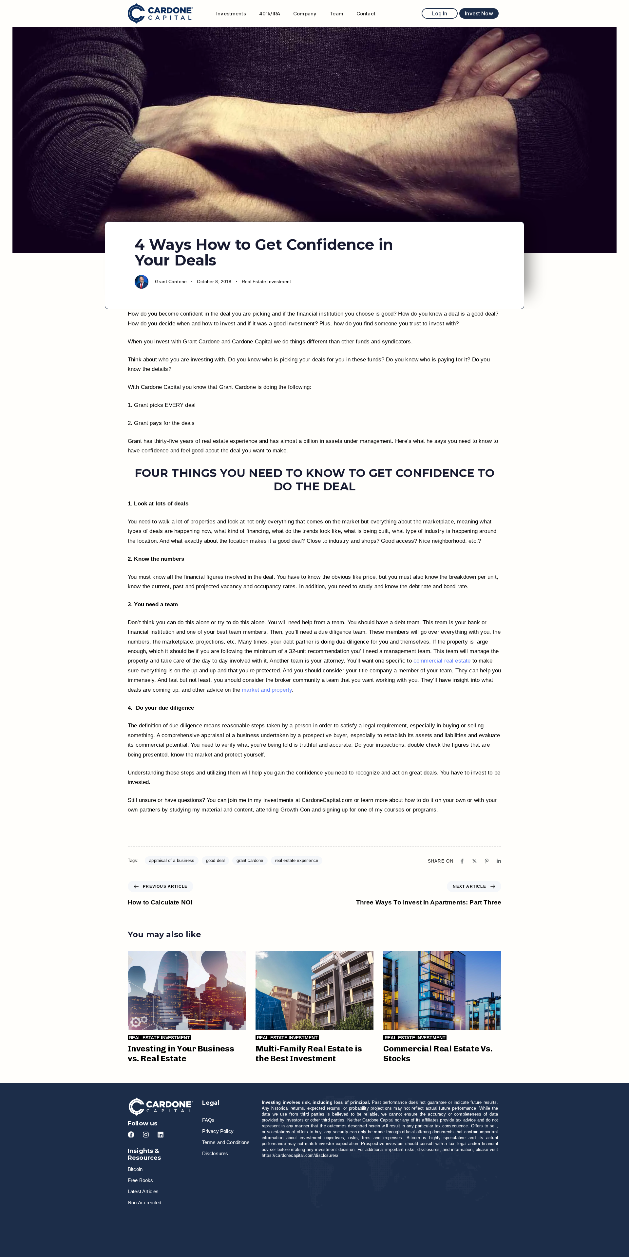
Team (336, 13)
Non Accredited (144, 1202)
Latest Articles (143, 1191)
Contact (365, 13)
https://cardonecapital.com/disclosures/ (300, 1155)
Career (149, 1222)
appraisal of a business (171, 860)
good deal (215, 860)
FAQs (208, 1120)
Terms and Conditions (226, 1142)
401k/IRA (269, 13)
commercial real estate (442, 661)
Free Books (140, 1180)
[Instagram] (146, 1134)
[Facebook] (462, 861)
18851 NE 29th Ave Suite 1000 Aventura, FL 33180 (449, 1222)
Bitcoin (135, 1169)
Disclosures (215, 1153)
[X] (474, 861)
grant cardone (250, 860)
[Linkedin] (498, 861)
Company (304, 13)
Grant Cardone (171, 281)
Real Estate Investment (266, 281)
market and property (267, 690)
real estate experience (296, 860)
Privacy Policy (218, 1131)
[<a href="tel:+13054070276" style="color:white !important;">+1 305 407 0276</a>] (269, 1222)
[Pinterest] (486, 861)
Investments (231, 13)
